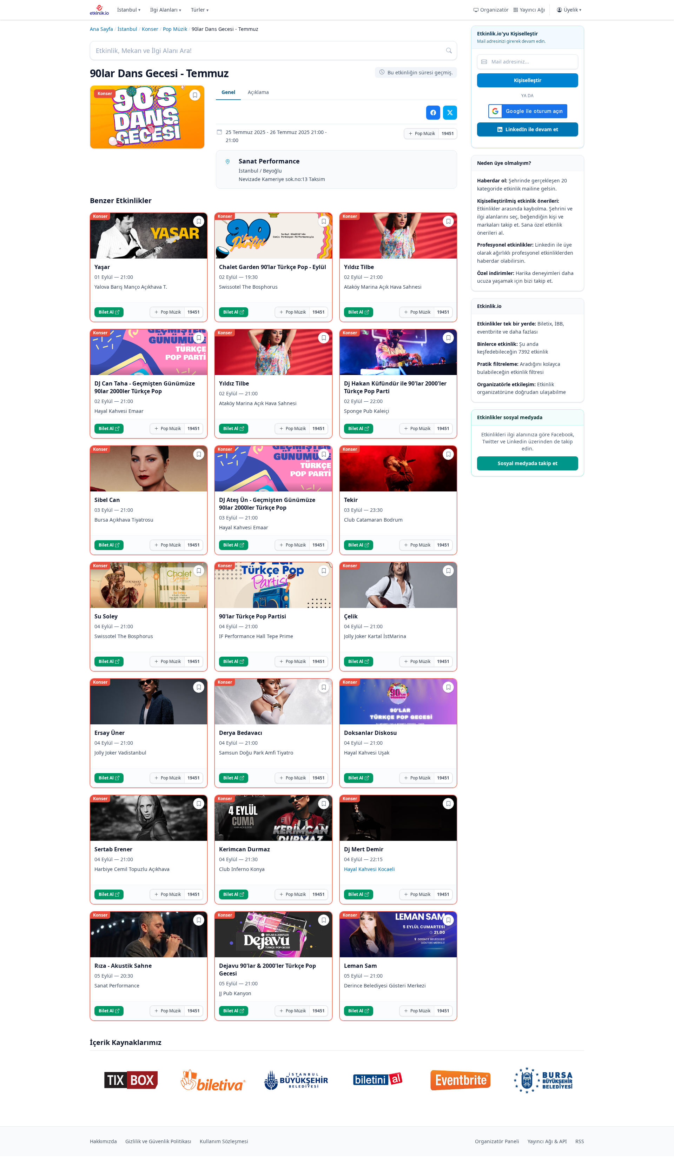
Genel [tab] (228, 92)
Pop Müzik (175, 29)
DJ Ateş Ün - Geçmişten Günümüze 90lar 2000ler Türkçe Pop (267, 503)
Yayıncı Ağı (532, 9)
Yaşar (102, 267)
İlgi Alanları (165, 9)
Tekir (351, 500)
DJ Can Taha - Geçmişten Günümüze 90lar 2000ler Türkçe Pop (144, 387)
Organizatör (494, 9)
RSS (579, 1141)
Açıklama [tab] (258, 92)
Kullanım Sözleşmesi (224, 1141)
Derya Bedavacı (240, 733)
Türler (200, 9)
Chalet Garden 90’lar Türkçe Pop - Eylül (272, 267)
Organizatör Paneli (497, 1141)
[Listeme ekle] (194, 95)
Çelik (351, 616)
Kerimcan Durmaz (244, 849)
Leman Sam (360, 966)
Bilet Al (106, 312)
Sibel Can (107, 500)
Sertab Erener (113, 849)
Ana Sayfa (101, 29)
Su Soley (106, 616)
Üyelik (572, 9)
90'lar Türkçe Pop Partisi (252, 616)
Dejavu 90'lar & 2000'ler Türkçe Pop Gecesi (267, 969)
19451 (448, 133)
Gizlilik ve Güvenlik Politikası (158, 1141)
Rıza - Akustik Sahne (123, 966)
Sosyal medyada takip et (527, 463)
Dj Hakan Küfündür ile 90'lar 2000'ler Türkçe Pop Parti (395, 387)
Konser (150, 29)
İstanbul (128, 9)
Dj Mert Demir (363, 849)
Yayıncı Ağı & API (547, 1141)
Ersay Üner (109, 733)
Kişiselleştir (527, 80)
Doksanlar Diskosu (370, 733)
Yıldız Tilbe (359, 267)
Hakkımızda (103, 1141)
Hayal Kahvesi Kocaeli (369, 869)
